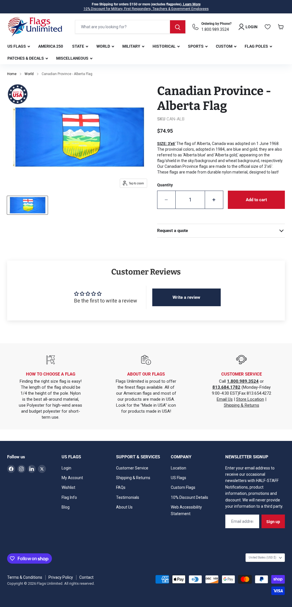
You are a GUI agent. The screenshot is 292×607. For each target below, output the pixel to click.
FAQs (120, 487)
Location (178, 468)
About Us (124, 507)
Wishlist (68, 487)
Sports (196, 46)
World (103, 46)
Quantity (165, 185)
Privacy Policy (60, 577)
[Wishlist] (267, 26)
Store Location (250, 399)
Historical (165, 46)
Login (66, 468)
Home (12, 74)
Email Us (225, 399)
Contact (86, 577)
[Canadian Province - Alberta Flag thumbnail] (27, 205)
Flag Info (69, 497)
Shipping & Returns (241, 405)
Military (131, 46)
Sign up (273, 521)
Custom (224, 46)
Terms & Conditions (24, 577)
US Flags (17, 46)
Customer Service (132, 468)
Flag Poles (257, 46)
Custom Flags (183, 487)
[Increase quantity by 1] (214, 200)
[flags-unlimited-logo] (35, 27)
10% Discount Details (189, 497)
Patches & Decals (26, 58)
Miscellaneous (72, 58)
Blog (66, 507)
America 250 (50, 46)
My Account (72, 477)
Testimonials (127, 497)
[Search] (177, 26)
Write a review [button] (186, 297)
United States (262, 557)
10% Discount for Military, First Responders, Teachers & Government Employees (146, 9)
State (78, 46)
